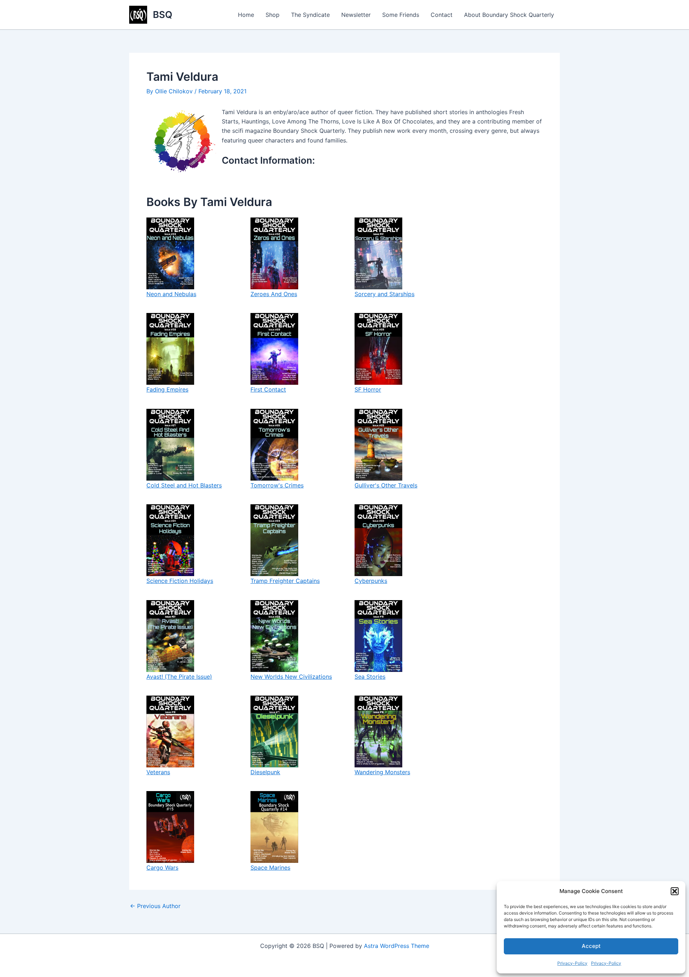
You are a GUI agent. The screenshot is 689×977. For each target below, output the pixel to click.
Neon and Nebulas (171, 294)
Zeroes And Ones (273, 294)
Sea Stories (370, 676)
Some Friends (400, 14)
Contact (442, 14)
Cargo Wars (162, 867)
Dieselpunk (265, 772)
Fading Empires (167, 389)
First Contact (268, 389)
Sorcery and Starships (384, 294)
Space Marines (270, 867)
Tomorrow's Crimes (277, 485)
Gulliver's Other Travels (386, 485)
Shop (273, 14)
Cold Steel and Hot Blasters (184, 485)
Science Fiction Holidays (179, 580)
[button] (674, 891)
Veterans (158, 772)
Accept (591, 946)
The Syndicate (310, 14)
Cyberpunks (371, 580)
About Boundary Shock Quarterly (509, 14)
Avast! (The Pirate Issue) (179, 676)
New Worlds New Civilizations (291, 676)
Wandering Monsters (382, 772)
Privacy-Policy (572, 963)
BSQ (162, 14)
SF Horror (368, 389)
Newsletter (356, 14)
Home (246, 14)
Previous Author (155, 906)
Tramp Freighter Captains (285, 580)
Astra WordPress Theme (396, 945)
